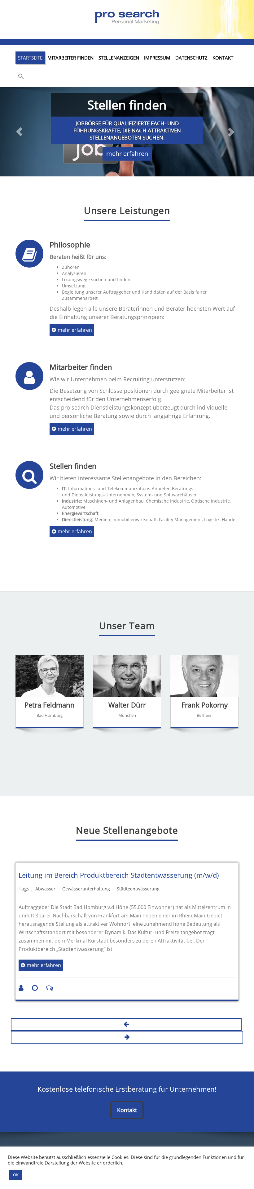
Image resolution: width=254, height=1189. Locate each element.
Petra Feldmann (49, 704)
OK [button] (16, 1175)
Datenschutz (191, 58)
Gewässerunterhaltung (86, 889)
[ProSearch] (127, 15)
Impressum (157, 58)
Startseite (30, 58)
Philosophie (70, 244)
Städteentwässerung (138, 889)
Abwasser (45, 889)
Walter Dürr (127, 704)
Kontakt (222, 58)
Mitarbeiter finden (70, 58)
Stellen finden (73, 466)
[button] (21, 77)
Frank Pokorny (205, 704)
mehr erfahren (127, 153)
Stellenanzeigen (119, 58)
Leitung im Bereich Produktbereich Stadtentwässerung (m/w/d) (119, 875)
